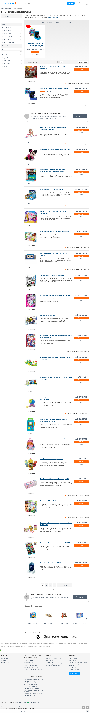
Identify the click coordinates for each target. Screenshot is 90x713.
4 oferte (81, 362)
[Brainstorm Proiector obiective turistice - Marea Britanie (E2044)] (32, 340)
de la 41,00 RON (81, 189)
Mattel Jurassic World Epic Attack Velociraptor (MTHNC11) (33, 684)
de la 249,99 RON (81, 315)
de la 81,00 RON (81, 275)
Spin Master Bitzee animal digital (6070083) (54, 89)
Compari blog (5, 662)
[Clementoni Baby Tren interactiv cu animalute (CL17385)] (32, 362)
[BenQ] (55, 637)
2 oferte (81, 174)
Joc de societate (32, 623)
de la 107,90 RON (81, 439)
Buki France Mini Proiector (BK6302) (52, 189)
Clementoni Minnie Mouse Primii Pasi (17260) (55, 149)
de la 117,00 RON (81, 231)
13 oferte (81, 132)
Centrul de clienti (74, 658)
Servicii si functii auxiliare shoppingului (53, 659)
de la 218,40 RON (81, 169)
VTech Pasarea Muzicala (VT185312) (52, 459)
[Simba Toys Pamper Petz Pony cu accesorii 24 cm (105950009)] (32, 528)
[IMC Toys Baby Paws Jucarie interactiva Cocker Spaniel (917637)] (32, 444)
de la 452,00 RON (81, 253)
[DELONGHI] (64, 637)
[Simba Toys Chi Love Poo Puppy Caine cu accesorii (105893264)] (32, 133)
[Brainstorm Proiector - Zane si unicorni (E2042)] (32, 300)
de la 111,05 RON (81, 523)
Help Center (72, 660)
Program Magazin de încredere (78, 662)
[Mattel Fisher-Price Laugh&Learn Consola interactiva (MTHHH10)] (32, 424)
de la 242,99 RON (81, 563)
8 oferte (81, 194)
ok (20, 20)
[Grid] (61, 62)
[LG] (46, 637)
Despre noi (4, 658)
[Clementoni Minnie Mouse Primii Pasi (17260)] (32, 155)
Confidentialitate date (7, 707)
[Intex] (73, 637)
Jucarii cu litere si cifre (79, 623)
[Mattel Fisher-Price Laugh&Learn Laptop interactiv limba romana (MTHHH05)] (32, 175)
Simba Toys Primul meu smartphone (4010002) (55, 543)
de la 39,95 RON (81, 479)
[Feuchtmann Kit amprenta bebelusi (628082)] (32, 484)
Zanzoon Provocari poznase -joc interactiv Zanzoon (33, 694)
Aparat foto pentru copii (31, 667)
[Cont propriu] (87, 3)
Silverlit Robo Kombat (47, 315)
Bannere (71, 666)
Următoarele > (66, 585)
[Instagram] (87, 707)
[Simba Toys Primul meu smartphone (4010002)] (32, 548)
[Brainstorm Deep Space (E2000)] (32, 568)
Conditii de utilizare (21, 707)
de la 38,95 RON (81, 335)
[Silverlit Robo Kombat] (32, 320)
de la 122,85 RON (81, 419)
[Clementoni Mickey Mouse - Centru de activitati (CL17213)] (32, 382)
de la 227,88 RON (81, 149)
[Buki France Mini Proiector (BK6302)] (32, 195)
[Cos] (83, 3)
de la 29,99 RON (81, 295)
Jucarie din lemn (48, 623)
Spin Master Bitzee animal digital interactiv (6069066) (35, 44)
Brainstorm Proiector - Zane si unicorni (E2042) (55, 295)
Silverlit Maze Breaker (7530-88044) (52, 275)
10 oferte (81, 94)
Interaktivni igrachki (35, 702)
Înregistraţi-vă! (74, 673)
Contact (3, 660)
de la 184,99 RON (81, 89)
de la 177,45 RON (81, 67)
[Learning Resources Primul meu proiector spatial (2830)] (32, 402)
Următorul (79, 116)
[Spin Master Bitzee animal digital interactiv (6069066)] (35, 33)
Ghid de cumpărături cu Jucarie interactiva (46, 113)
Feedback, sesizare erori (53, 666)
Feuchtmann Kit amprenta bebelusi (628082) (55, 479)
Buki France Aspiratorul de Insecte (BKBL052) (55, 231)
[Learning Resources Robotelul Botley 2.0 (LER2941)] (32, 259)
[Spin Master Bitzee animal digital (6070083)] (32, 94)
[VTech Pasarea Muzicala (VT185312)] (32, 464)
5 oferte (81, 154)
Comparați (35, 52)
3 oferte (81, 72)
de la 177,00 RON (81, 397)
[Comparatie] (79, 3)
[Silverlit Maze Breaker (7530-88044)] (32, 280)
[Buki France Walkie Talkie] (32, 506)
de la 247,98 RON (81, 357)
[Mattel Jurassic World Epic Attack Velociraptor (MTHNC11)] (32, 72)
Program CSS (72, 667)
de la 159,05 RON (81, 501)
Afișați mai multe (53, 17)
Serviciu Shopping (74, 669)
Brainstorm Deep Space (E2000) (50, 563)
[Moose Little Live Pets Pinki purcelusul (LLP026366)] (32, 217)
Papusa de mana (64, 623)
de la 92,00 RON (81, 459)
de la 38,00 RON (81, 543)
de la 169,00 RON (81, 211)
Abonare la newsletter (52, 662)
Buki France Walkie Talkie (48, 501)
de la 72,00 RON (81, 377)
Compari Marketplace (75, 664)
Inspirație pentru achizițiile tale (55, 664)
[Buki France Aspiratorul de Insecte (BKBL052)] (32, 236)
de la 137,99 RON (81, 127)
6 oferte (81, 484)
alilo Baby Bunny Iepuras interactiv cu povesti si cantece (33, 687)
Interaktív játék (21, 702)
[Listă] (58, 62)
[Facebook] (83, 707)
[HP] (38, 637)
